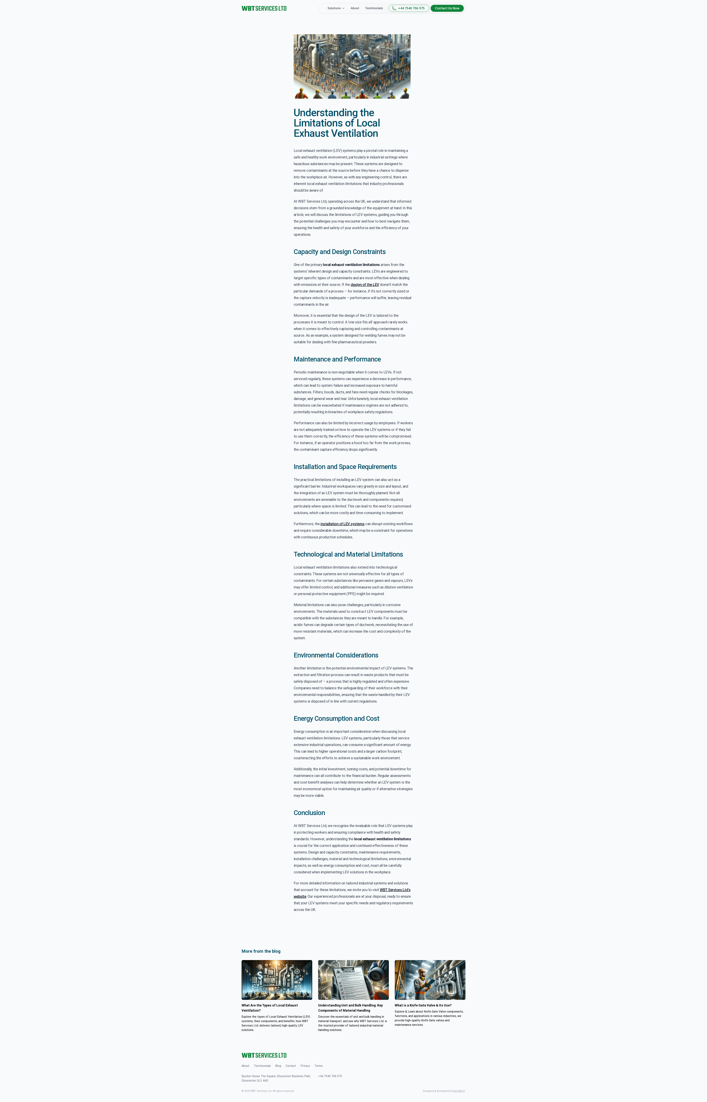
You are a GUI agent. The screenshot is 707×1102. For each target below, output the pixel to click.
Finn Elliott (459, 1090)
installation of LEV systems (343, 524)
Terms (318, 1066)
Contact (291, 1066)
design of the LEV (365, 284)
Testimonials (374, 8)
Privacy (305, 1066)
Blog (278, 1066)
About (355, 8)
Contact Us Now (447, 8)
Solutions (334, 8)
